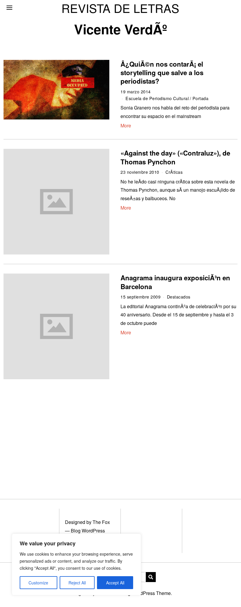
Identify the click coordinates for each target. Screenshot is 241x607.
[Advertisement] (120, 432)
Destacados (178, 297)
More (125, 125)
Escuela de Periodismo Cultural (157, 98)
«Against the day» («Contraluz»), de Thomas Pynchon (175, 157)
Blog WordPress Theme (146, 593)
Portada (201, 98)
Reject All (77, 583)
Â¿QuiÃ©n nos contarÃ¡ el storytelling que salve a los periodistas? (161, 72)
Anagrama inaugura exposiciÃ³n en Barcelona (175, 282)
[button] (151, 577)
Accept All (115, 583)
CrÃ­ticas (174, 172)
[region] (76, 564)
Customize (38, 583)
